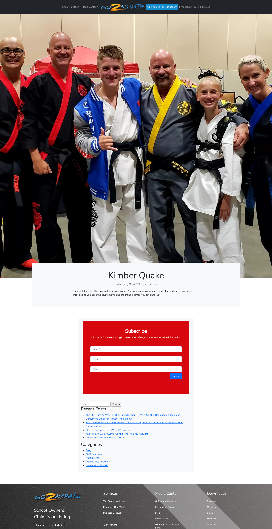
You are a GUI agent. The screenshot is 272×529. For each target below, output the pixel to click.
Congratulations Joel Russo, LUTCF (105, 437)
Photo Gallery (162, 518)
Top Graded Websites (114, 501)
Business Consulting (113, 512)
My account (185, 7)
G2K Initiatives (202, 7)
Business (211, 501)
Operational (213, 524)
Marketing (212, 507)
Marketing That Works (114, 507)
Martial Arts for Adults (98, 461)
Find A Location (70, 7)
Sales (210, 512)
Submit (176, 376)
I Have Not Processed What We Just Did (108, 430)
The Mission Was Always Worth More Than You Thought (117, 434)
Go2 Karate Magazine (166, 501)
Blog (88, 450)
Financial (211, 518)
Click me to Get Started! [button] (49, 525)
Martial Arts (92, 458)
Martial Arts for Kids (97, 465)
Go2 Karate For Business (161, 7)
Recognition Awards (165, 507)
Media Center (89, 7)
